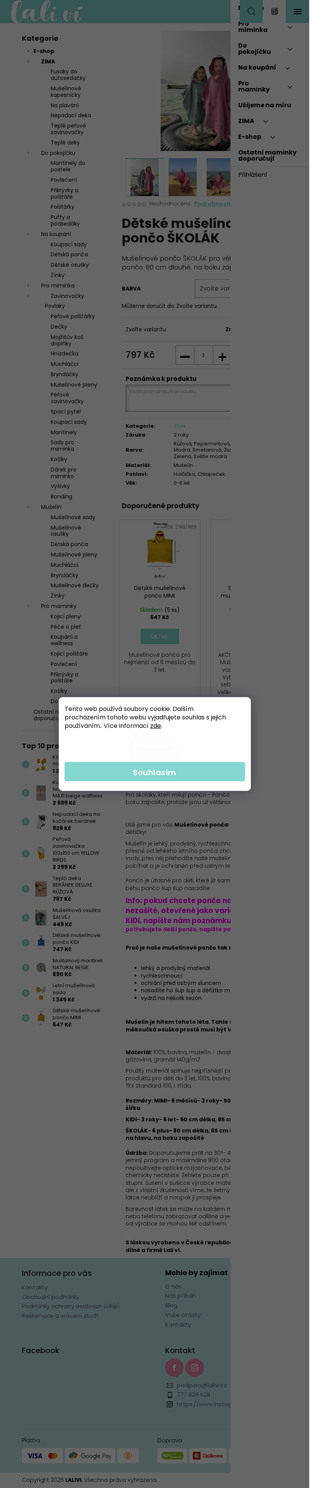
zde (155, 725)
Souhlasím (154, 772)
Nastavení (155, 748)
